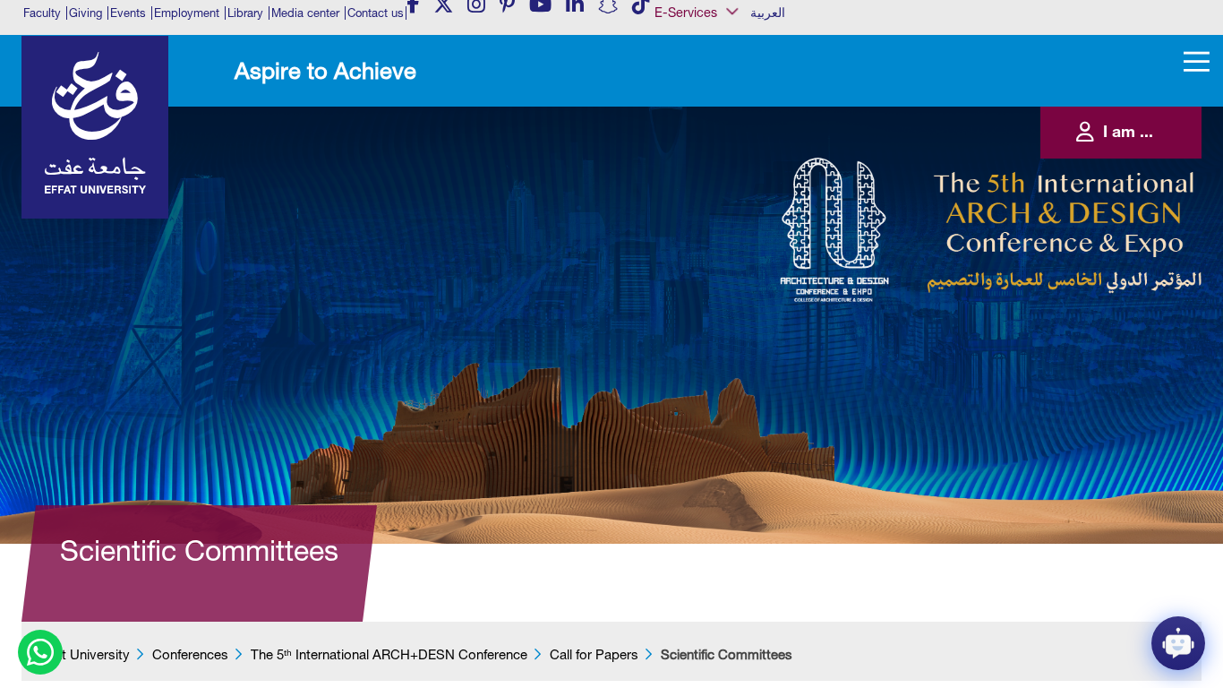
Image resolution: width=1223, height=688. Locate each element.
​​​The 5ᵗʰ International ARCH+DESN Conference (389, 654)
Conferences (190, 654)
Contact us (375, 13)
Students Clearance (714, 247)
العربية (767, 12)
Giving (85, 13)
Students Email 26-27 (717, 266)
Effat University (84, 654)
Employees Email (707, 119)
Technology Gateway (717, 302)
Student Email (701, 284)
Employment (186, 13)
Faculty (42, 13)
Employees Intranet (712, 138)
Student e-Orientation (717, 229)
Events (128, 13)
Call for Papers (594, 654)
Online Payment (706, 210)
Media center (305, 13)
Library (245, 13)
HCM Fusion (698, 155)
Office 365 (694, 192)
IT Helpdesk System (714, 174)
